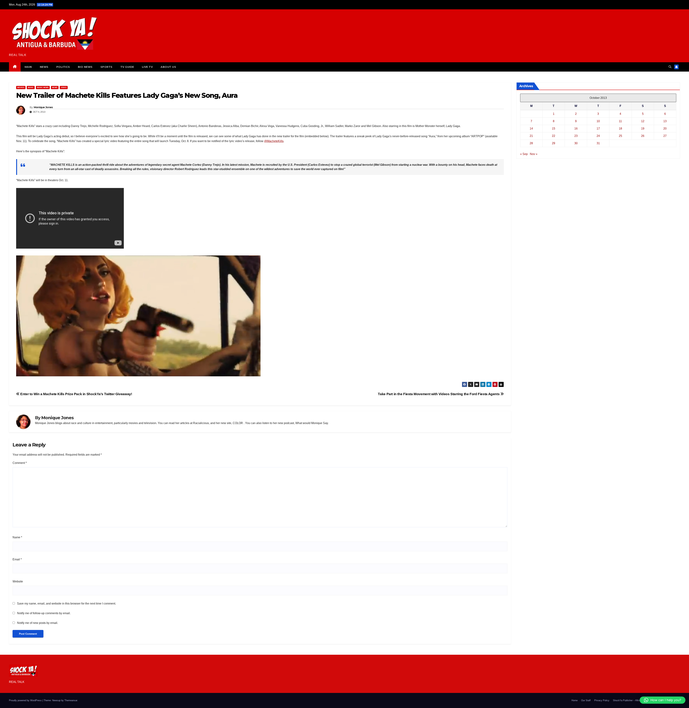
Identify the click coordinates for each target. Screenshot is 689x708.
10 (598, 121)
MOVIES (20, 87)
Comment (20, 462)
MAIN (28, 67)
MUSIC (31, 87)
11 (620, 121)
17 (598, 128)
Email (17, 559)
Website (18, 581)
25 (620, 135)
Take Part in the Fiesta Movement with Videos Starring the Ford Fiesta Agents (439, 394)
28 (531, 143)
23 (576, 135)
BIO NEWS (85, 67)
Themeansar (70, 700)
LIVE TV (147, 67)
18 (620, 128)
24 (598, 135)
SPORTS (106, 67)
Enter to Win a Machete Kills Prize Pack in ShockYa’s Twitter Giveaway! (76, 394)
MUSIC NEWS (43, 87)
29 (553, 143)
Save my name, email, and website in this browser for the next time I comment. (66, 603)
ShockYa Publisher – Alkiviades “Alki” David (636, 700)
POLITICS (63, 67)
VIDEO (64, 87)
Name (17, 537)
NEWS (44, 67)
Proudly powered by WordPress (25, 700)
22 (553, 135)
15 (553, 128)
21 (531, 135)
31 (598, 143)
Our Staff (586, 700)
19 (642, 128)
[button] (670, 66)
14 (531, 128)
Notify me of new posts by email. (37, 622)
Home (574, 700)
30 (576, 143)
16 (576, 128)
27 (665, 135)
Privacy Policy (601, 700)
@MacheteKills (273, 141)
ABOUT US (168, 67)
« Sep (524, 154)
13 (665, 121)
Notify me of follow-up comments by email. (44, 613)
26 (642, 135)
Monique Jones (43, 107)
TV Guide (127, 67)
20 (665, 128)
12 (642, 121)
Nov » (533, 154)
